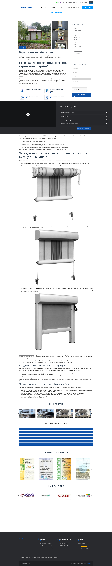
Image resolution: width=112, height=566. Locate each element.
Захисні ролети (77, 37)
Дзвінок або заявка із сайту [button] (67, 112)
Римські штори (77, 46)
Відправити (81, 94)
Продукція (54, 7)
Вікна (75, 35)
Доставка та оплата (42, 557)
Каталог (34, 557)
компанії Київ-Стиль (44, 136)
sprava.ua (88, 563)
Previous (60, 21)
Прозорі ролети (78, 51)
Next (60, 47)
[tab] (84, 112)
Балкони (76, 44)
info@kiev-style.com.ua (83, 543)
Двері (75, 42)
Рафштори (76, 48)
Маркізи (56, 16)
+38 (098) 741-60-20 (68, 2)
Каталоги (62, 7)
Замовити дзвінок (87, 7)
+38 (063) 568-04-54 (81, 2)
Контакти (76, 7)
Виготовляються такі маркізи (26, 355)
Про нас (47, 7)
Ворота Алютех (77, 53)
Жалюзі (75, 28)
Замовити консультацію (83, 128)
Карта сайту (56, 557)
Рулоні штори (77, 30)
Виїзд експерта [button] (64, 116)
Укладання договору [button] (66, 120)
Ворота (75, 39)
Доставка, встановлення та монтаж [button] (69, 123)
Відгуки (70, 7)
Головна (41, 7)
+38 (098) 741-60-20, (64, 543)
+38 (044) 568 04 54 (63, 548)
